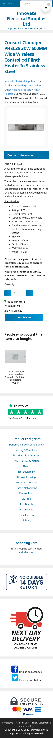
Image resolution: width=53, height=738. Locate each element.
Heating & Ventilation (29, 85)
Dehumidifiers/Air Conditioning (26, 444)
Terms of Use (22, 722)
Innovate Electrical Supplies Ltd (27, 18)
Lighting (26, 520)
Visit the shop (26, 552)
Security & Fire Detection (26, 455)
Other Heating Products (17, 89)
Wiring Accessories (26, 482)
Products (9, 85)
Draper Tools (26, 493)
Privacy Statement (40, 722)
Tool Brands (26, 504)
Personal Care (26, 509)
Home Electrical (26, 515)
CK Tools (26, 498)
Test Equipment (26, 471)
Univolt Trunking (26, 477)
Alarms (26, 466)
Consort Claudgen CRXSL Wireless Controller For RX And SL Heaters (15, 375)
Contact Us (7, 722)
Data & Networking (26, 488)
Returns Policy (26, 726)
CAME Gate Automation (26, 461)
